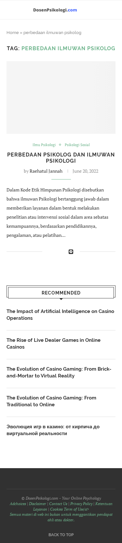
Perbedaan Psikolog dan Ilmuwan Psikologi (61, 158)
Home (13, 32)
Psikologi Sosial (77, 145)
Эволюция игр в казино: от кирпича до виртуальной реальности (53, 430)
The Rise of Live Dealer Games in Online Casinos (54, 343)
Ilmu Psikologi (44, 145)
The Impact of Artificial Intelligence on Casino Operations (60, 314)
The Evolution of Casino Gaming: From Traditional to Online (51, 401)
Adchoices (18, 503)
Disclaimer (37, 503)
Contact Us (58, 503)
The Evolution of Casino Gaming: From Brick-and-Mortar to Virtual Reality (59, 372)
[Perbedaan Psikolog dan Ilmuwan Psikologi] (61, 97)
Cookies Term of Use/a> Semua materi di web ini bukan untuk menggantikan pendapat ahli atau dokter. (61, 515)
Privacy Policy (81, 503)
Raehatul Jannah (46, 171)
